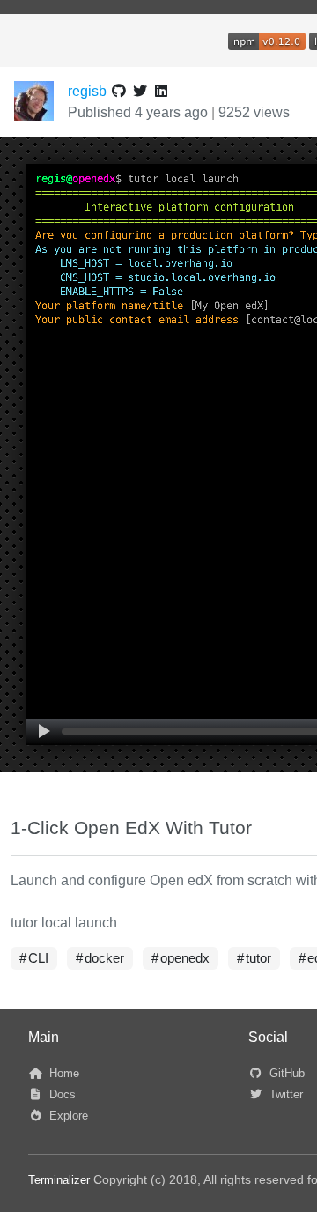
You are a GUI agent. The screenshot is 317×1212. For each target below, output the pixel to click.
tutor (258, 958)
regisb (87, 91)
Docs (61, 1094)
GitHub (285, 1073)
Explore (67, 1115)
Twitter (284, 1094)
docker (104, 958)
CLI (38, 958)
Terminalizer (59, 1179)
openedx (185, 958)
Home (62, 1073)
